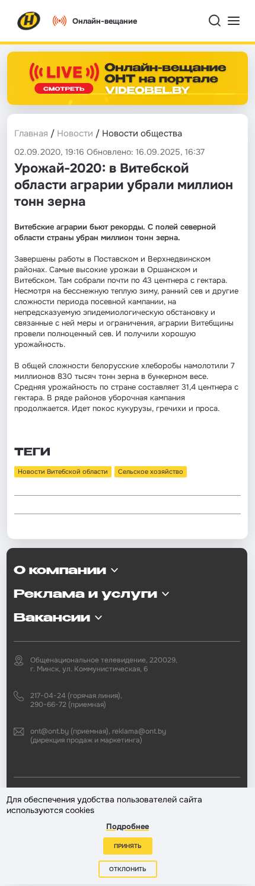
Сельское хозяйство (150, 471)
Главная (31, 133)
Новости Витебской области (63, 471)
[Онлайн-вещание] (127, 78)
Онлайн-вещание (104, 21)
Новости (75, 133)
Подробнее (127, 826)
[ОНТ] (29, 21)
